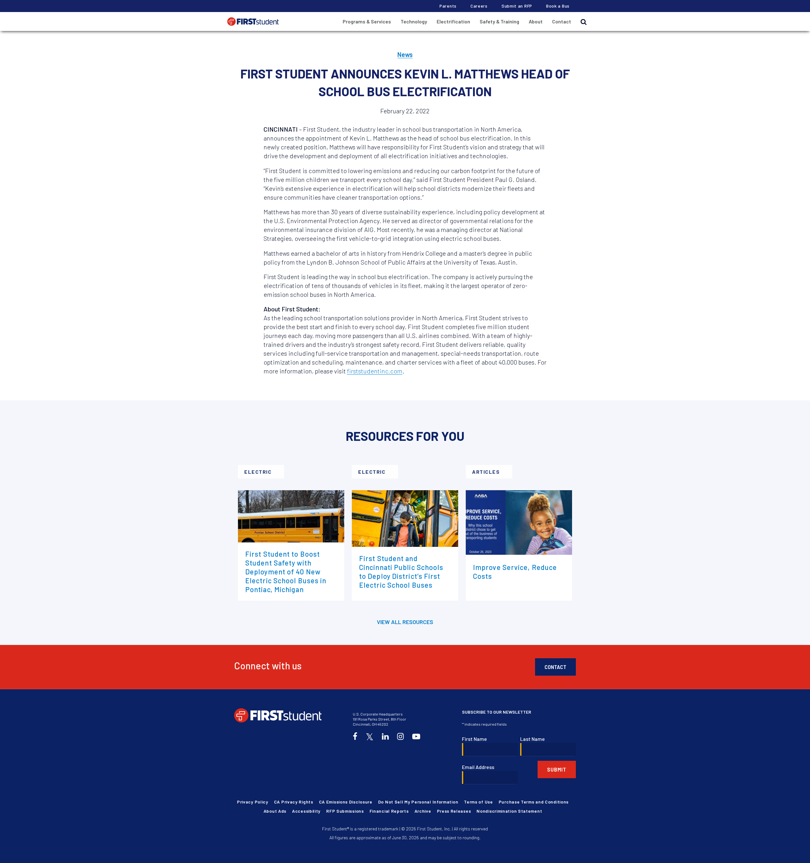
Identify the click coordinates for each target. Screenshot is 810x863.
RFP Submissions (345, 811)
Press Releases (454, 811)
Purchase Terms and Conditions (534, 801)
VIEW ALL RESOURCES (405, 621)
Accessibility (306, 811)
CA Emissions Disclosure (345, 801)
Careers (479, 6)
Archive (422, 811)
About (536, 21)
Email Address (478, 767)
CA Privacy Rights (293, 801)
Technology (414, 21)
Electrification (453, 21)
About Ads (275, 811)
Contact (561, 21)
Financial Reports (389, 811)
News (405, 54)
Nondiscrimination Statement (509, 811)
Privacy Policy (252, 801)
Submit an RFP (517, 6)
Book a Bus (558, 6)
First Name (474, 739)
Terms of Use (478, 801)
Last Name (532, 739)
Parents (448, 6)
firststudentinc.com (374, 371)
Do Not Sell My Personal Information (418, 801)
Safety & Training (499, 21)
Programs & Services (367, 21)
